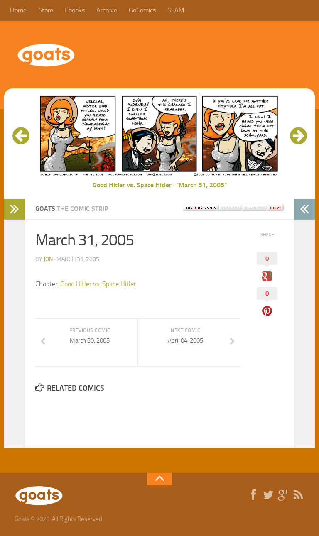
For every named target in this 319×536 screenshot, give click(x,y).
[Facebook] (253, 495)
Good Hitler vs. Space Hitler (132, 185)
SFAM (175, 10)
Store (45, 10)
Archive (106, 10)
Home (18, 10)
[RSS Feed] (298, 495)
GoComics (142, 10)
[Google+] (283, 495)
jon (48, 259)
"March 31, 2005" (201, 185)
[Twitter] (268, 495)
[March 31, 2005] (159, 175)
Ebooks (75, 10)
